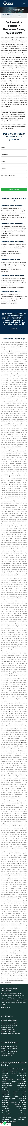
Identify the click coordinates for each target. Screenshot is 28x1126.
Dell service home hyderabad (11, 742)
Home (4, 14)
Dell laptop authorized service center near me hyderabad (14, 607)
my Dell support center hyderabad (12, 418)
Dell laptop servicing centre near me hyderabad (14, 747)
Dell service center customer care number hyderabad (14, 576)
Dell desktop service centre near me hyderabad (14, 824)
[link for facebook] (4, 1007)
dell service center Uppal (8, 1031)
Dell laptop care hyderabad (18, 520)
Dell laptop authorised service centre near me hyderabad (14, 547)
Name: (3, 147)
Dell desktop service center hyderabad (14, 493)
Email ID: (3, 161)
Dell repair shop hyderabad (13, 457)
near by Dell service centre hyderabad (14, 497)
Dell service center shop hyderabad (12, 972)
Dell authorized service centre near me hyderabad (14, 618)
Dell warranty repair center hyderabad (14, 649)
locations (9, 14)
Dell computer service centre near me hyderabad (14, 518)
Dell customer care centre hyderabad (14, 786)
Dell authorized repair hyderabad (12, 570)
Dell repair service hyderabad (11, 426)
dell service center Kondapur (9, 1022)
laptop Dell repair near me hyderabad (14, 670)
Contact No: (4, 154)
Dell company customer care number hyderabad (14, 482)
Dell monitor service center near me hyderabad (14, 459)
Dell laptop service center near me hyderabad (14, 349)
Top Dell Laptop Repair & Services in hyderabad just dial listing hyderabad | (14, 978)
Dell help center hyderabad (18, 424)
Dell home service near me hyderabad (14, 522)
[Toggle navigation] (24, 3)
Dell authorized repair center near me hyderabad (14, 422)
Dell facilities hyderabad (18, 692)
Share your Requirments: (8, 175)
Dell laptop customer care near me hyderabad (14, 434)
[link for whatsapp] (9, 1007)
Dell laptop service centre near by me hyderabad (14, 809)
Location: (3, 168)
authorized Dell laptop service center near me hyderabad (14, 851)
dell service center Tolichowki (9, 1026)
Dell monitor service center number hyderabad (14, 555)
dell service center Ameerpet (9, 1020)
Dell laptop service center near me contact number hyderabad (14, 630)
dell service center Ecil (7, 1027)
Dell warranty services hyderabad (12, 686)
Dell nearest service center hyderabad (14, 495)
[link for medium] (6, 1007)
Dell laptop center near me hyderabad (14, 415)
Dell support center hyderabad (12, 365)
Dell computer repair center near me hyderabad (14, 449)
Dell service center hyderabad (12, 343)
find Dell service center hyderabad (12, 776)
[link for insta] (7, 1007)
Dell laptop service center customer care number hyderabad (14, 799)
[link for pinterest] (2, 1007)
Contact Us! (14, 328)
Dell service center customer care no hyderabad (14, 930)
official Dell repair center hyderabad (14, 726)
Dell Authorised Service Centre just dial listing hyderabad (14, 974)
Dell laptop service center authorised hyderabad (14, 778)
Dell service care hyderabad (18, 684)
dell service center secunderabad (10, 1033)
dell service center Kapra (8, 1029)
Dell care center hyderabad (18, 455)
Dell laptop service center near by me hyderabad (14, 709)
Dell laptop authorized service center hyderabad (14, 599)
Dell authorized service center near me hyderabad (14, 368)
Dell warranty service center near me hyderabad (14, 701)
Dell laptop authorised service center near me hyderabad (14, 401)
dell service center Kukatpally (9, 1024)
